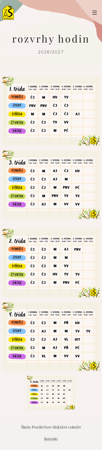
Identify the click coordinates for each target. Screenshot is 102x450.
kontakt (51, 439)
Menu (95, 12)
